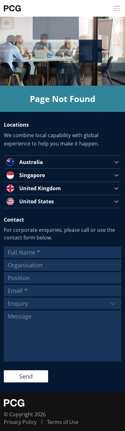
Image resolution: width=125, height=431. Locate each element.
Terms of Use (63, 422)
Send (26, 376)
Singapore (32, 175)
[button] (116, 8)
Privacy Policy (20, 422)
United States (36, 201)
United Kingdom (40, 188)
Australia (31, 162)
